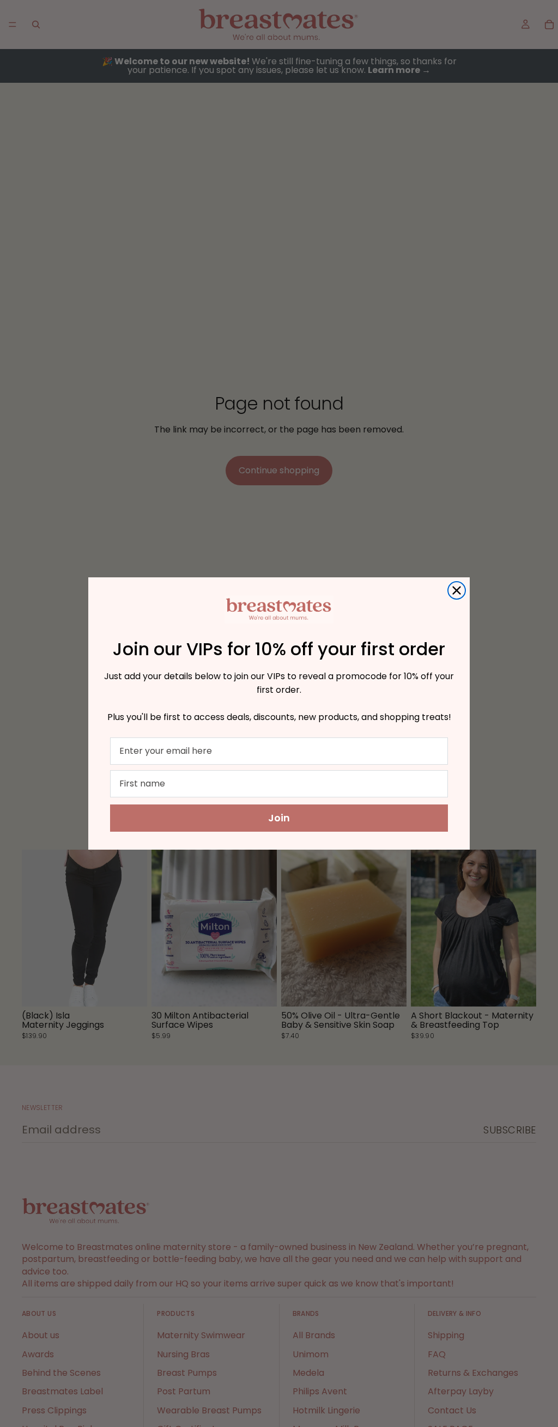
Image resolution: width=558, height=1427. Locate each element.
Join (279, 818)
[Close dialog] (456, 590)
